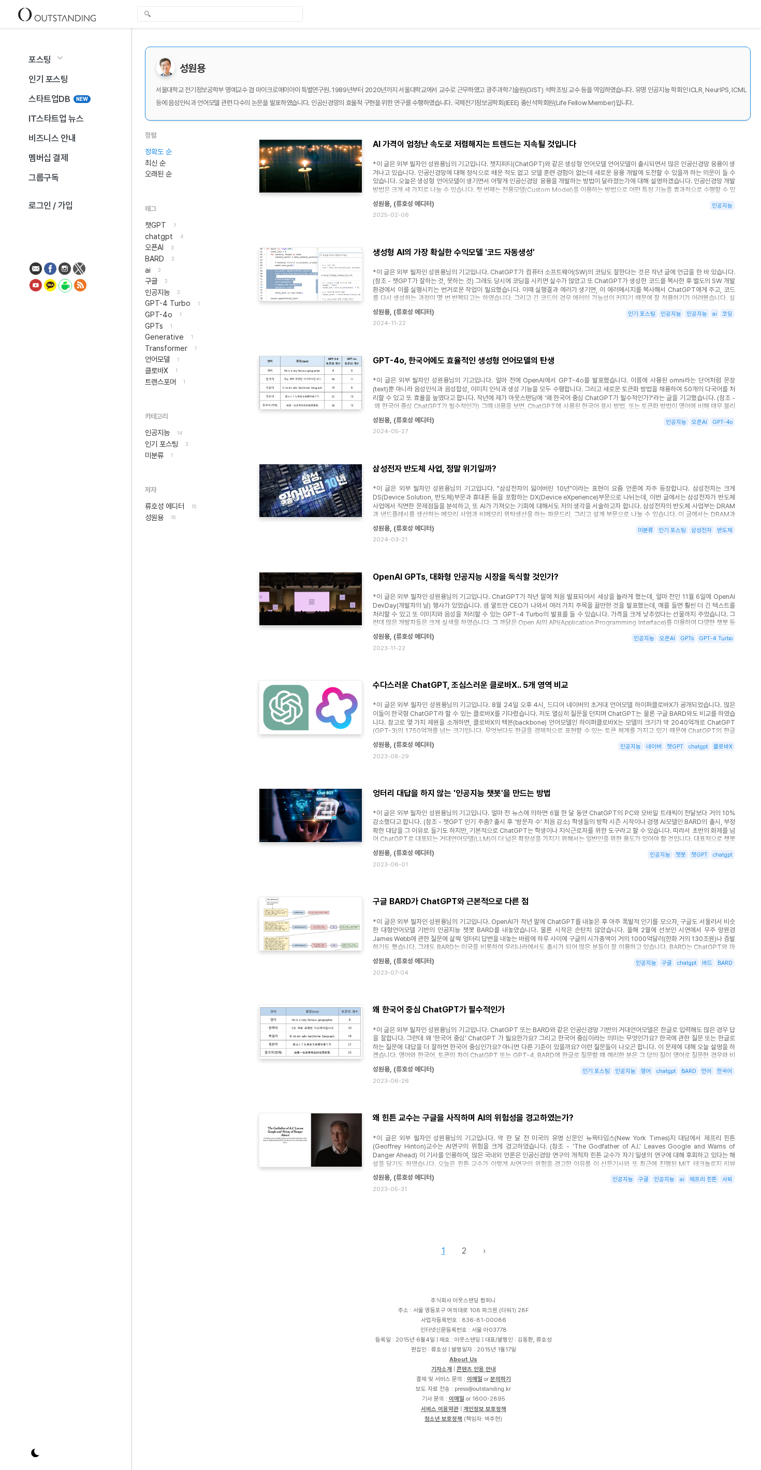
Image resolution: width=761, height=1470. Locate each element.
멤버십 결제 (48, 158)
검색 (147, 15)
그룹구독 (43, 177)
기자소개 (441, 1369)
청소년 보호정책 (443, 1418)
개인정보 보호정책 (484, 1409)
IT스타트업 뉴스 (55, 118)
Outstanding (57, 14)
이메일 (474, 1379)
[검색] (222, 14)
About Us (463, 1359)
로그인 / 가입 (50, 205)
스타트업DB (58, 99)
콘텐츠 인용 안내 (476, 1369)
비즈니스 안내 (52, 138)
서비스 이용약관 (440, 1409)
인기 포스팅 (48, 79)
